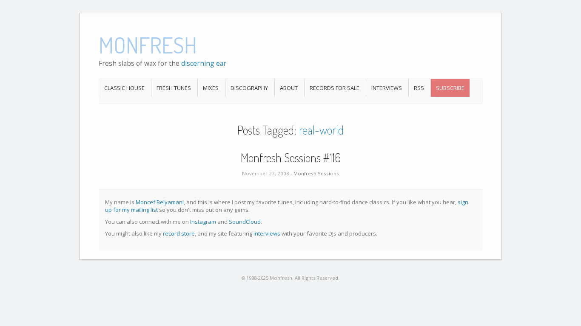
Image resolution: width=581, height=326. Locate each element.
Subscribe (450, 88)
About (289, 88)
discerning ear (203, 63)
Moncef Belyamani (160, 202)
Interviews (386, 88)
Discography (249, 88)
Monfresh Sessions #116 (291, 157)
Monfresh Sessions (316, 173)
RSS (419, 88)
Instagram (203, 221)
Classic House (124, 88)
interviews (266, 233)
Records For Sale (334, 88)
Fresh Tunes (174, 88)
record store (179, 233)
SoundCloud (245, 221)
